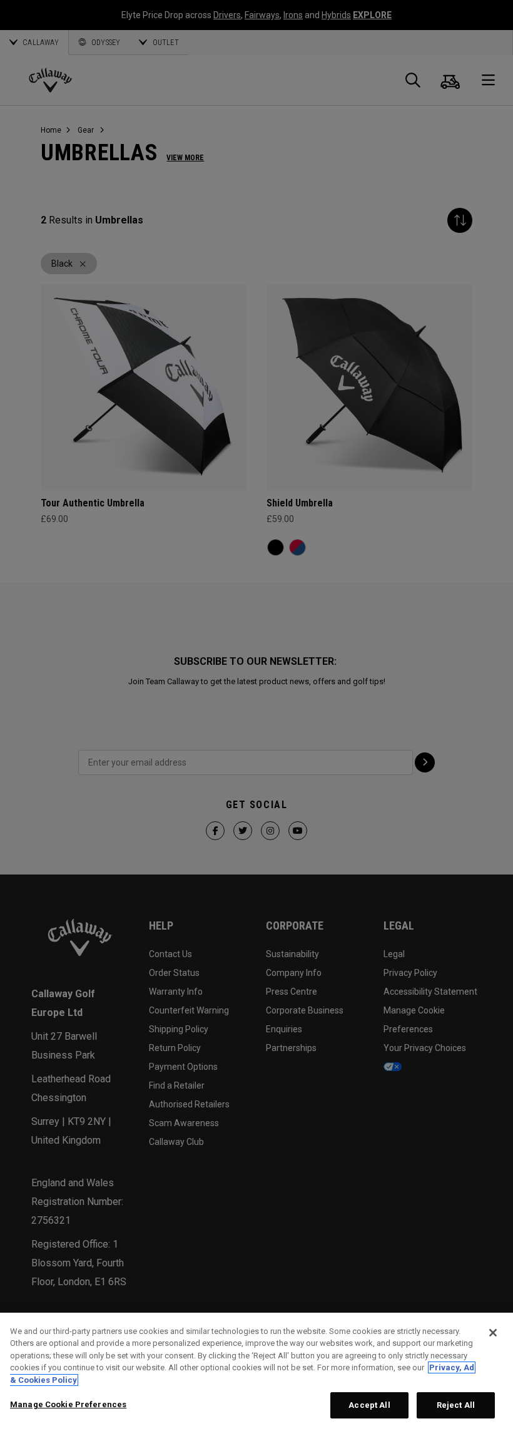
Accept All (369, 1405)
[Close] (493, 1332)
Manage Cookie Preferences (68, 1404)
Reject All (456, 1405)
